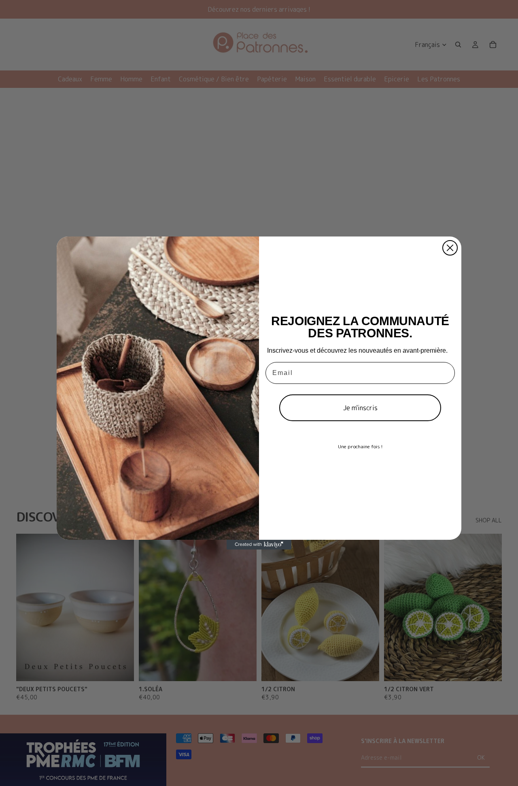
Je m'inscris (360, 407)
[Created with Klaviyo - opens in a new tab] (259, 545)
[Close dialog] (450, 248)
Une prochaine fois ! (360, 446)
